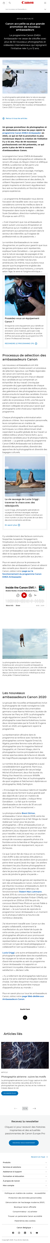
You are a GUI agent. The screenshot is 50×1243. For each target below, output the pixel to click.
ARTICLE (4, 1072)
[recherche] (10, 3)
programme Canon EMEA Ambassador (21, 133)
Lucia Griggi (8, 953)
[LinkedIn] (25, 1233)
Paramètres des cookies (25, 1221)
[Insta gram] (19, 1233)
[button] (15, 1108)
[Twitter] (31, 1233)
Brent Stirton (28, 813)
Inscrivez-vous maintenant (23, 1143)
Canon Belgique (24, 1228)
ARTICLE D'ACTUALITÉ (25, 19)
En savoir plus (10, 1093)
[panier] (4, 3)
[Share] (25, 1018)
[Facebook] (13, 1233)
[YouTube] (37, 1233)
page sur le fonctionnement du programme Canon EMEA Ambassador (22, 574)
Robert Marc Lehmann (30, 892)
